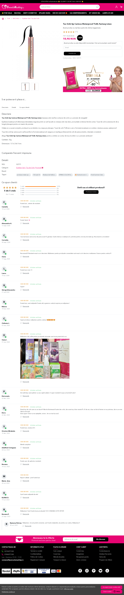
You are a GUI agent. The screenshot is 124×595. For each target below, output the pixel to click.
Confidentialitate (35, 554)
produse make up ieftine (25, 175)
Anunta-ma (72, 53)
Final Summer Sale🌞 (98, 175)
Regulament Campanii (37, 560)
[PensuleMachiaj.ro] (13, 7)
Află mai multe (68, 589)
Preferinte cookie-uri (8, 592)
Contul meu (80, 551)
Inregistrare (80, 554)
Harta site (102, 557)
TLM (8, 18)
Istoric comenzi (81, 560)
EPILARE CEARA (44, 13)
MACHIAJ (17, 13)
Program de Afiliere (105, 560)
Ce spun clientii (24, 107)
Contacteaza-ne (104, 551)
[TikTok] (107, 570)
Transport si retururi (59, 560)
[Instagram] (87, 570)
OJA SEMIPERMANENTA (78, 13)
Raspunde (26, 206)
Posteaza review (91, 192)
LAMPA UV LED (107, 13)
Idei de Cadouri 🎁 (60, 13)
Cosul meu (56, 554)
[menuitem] (25, 87)
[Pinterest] (93, 570)
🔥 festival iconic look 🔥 (83, 175)
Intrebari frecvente (105, 554)
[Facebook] (80, 570)
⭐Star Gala (7, 13)
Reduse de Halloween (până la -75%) (55, 175)
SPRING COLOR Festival (66, 175)
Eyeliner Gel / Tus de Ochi (30, 18)
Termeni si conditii (36, 551)
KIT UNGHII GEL (94, 13)
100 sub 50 (36, 175)
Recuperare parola (82, 557)
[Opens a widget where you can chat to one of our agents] (116, 591)
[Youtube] (100, 570)
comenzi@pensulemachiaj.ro (13, 560)
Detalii (14, 107)
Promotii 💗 (39, 168)
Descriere (5, 107)
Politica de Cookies (36, 557)
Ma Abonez (100, 539)
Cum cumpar (57, 551)
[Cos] (121, 7)
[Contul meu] (116, 7)
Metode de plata (58, 557)
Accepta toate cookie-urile (111, 587)
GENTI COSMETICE (30, 13)
